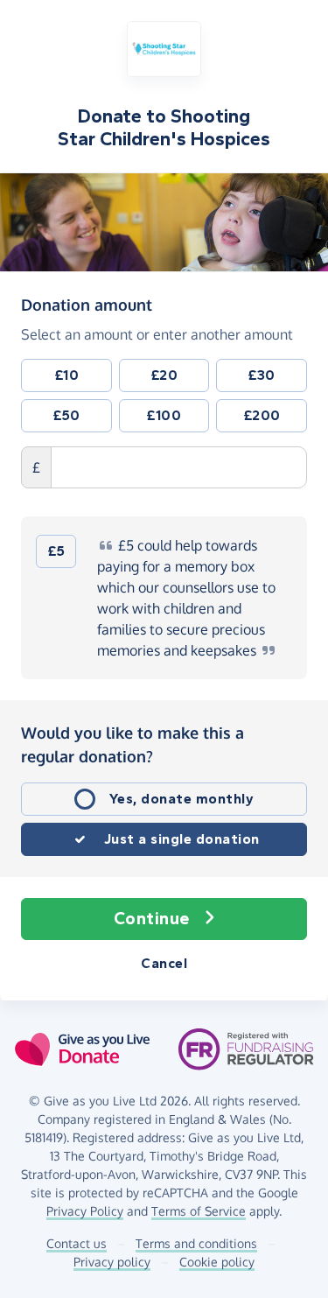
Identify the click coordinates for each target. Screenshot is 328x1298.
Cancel (164, 963)
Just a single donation (182, 839)
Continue (152, 919)
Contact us (76, 1243)
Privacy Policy (84, 1210)
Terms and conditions (196, 1243)
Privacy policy (111, 1261)
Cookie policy (217, 1261)
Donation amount (86, 304)
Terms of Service (198, 1210)
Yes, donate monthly (182, 798)
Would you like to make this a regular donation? (132, 744)
